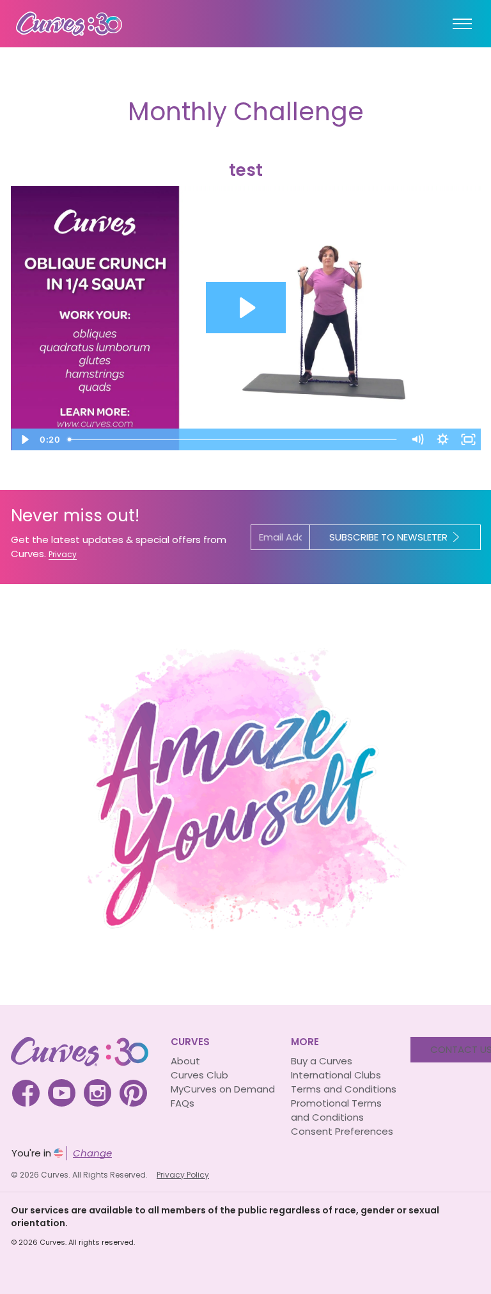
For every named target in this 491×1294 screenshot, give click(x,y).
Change (92, 1153)
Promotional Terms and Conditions (336, 1110)
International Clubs (336, 1075)
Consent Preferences (342, 1131)
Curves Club (199, 1075)
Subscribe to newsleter (388, 537)
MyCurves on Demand (223, 1089)
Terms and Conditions (343, 1089)
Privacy (63, 554)
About (185, 1061)
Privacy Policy (183, 1174)
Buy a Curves (321, 1061)
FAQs (182, 1103)
